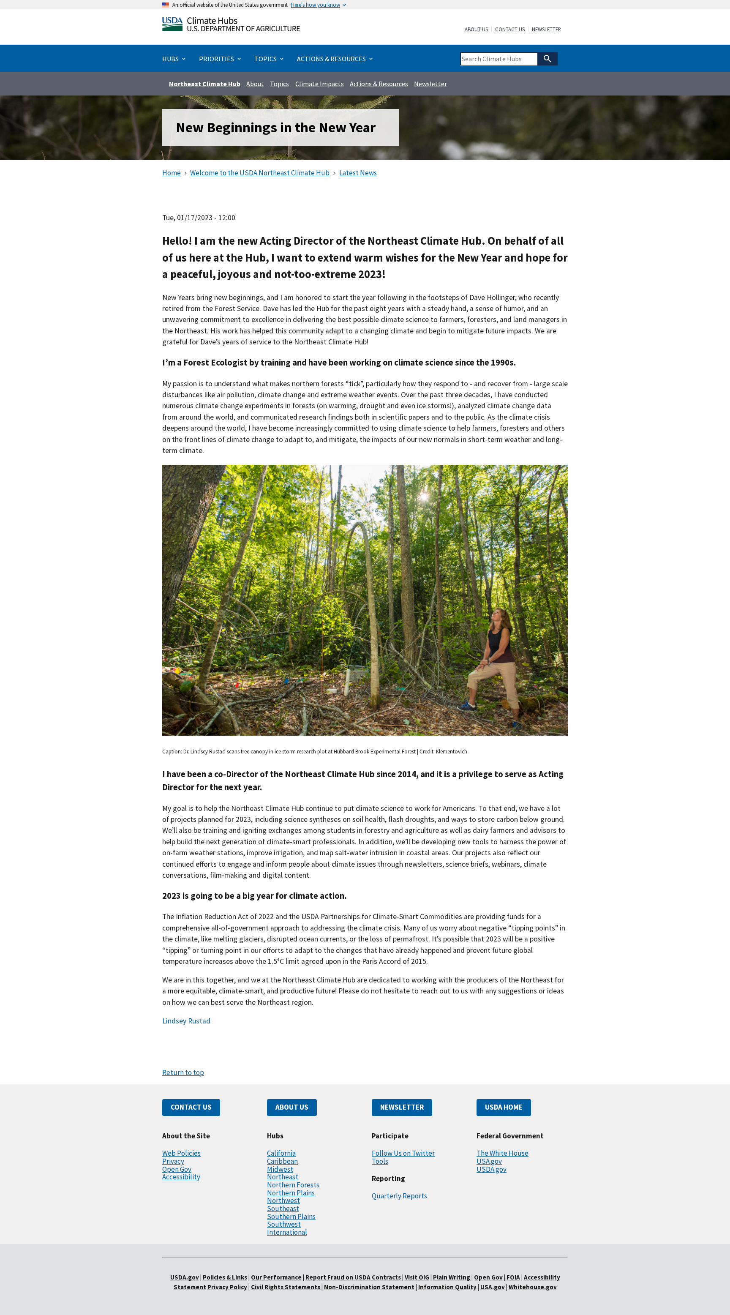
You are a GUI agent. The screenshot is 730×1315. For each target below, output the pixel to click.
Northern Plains (291, 1193)
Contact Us (510, 29)
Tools (380, 1161)
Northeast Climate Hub (204, 83)
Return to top (183, 1072)
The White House (502, 1153)
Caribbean (282, 1161)
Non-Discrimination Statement (369, 1287)
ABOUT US (291, 1107)
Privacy (173, 1161)
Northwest (283, 1200)
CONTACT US (191, 1107)
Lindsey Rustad (186, 1021)
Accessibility (181, 1176)
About (255, 83)
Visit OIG (417, 1277)
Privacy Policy (227, 1287)
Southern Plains (291, 1216)
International (287, 1232)
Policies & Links (225, 1277)
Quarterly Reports (399, 1195)
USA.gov (489, 1161)
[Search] (547, 58)
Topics (279, 83)
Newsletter (546, 29)
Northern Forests (293, 1185)
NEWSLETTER (402, 1107)
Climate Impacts (319, 83)
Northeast (282, 1176)
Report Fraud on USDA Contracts (353, 1277)
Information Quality (447, 1287)
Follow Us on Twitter (403, 1153)
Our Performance (276, 1277)
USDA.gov (492, 1169)
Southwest (284, 1224)
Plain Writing (452, 1277)
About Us (476, 29)
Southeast (283, 1208)
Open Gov (176, 1169)
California (281, 1153)
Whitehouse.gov (533, 1287)
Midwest (280, 1169)
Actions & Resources (379, 83)
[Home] (231, 26)
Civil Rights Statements (286, 1287)
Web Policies (181, 1153)
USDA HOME (504, 1107)
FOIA (513, 1277)
